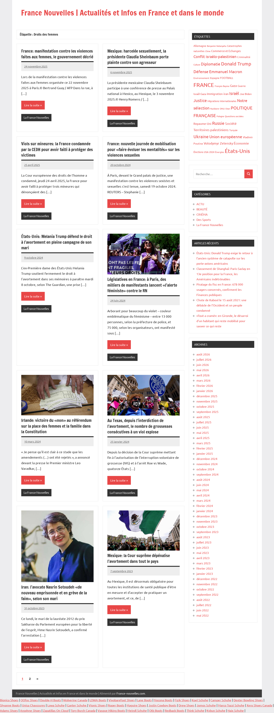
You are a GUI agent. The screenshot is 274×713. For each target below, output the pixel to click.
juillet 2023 (203, 542)
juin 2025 (202, 427)
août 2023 (203, 537)
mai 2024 (202, 490)
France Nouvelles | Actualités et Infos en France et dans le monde (122, 12)
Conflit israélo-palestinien (214, 56)
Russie (218, 123)
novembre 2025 (207, 401)
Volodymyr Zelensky (218, 143)
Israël (234, 93)
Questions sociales (234, 116)
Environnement (201, 77)
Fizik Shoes (182, 700)
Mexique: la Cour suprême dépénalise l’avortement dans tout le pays (138, 558)
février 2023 (204, 568)
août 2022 (203, 599)
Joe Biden (246, 93)
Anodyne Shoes (30, 710)
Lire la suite (32, 105)
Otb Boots (156, 710)
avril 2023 (203, 558)
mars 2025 (203, 443)
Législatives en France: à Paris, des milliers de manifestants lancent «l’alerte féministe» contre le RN (142, 285)
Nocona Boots (163, 700)
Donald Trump (236, 64)
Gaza (233, 85)
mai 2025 (202, 432)
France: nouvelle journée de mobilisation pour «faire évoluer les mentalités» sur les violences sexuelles (143, 149)
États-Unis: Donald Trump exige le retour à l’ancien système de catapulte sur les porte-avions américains (224, 258)
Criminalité (243, 57)
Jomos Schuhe (206, 705)
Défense (200, 71)
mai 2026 (202, 370)
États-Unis (237, 151)
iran (226, 93)
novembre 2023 (207, 521)
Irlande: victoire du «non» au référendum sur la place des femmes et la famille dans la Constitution (56, 426)
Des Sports (203, 219)
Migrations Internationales (221, 101)
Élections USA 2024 (203, 151)
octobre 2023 (205, 526)
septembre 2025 (207, 411)
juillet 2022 (203, 605)
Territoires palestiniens (211, 130)
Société (231, 123)
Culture (196, 64)
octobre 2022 (205, 589)
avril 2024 (203, 495)
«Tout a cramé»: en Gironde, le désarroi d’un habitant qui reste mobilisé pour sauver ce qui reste (222, 321)
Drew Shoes (186, 705)
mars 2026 (203, 380)
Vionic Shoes (97, 705)
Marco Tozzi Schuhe (231, 705)
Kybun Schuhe (216, 710)
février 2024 (204, 505)
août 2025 (203, 417)
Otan (227, 108)
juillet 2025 (203, 422)
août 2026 (203, 354)
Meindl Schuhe (137, 710)
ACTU (200, 204)
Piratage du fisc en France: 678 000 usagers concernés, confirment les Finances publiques (219, 289)
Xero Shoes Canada (259, 705)
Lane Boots (144, 700)
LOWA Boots (97, 700)
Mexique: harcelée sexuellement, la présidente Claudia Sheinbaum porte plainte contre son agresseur (138, 56)
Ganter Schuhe (77, 705)
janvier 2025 (204, 453)
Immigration (215, 93)
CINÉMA (202, 214)
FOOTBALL (226, 77)
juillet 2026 (203, 359)
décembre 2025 (206, 396)
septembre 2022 (207, 594)
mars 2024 (203, 500)
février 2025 (204, 448)
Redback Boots (174, 710)
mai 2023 (202, 552)
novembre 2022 (207, 584)
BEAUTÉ (201, 209)
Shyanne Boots (10, 705)
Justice (200, 100)
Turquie (233, 130)
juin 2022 (202, 610)
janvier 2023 (204, 573)
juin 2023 (202, 547)
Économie (241, 143)
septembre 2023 (207, 532)
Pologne (220, 116)
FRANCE (203, 85)
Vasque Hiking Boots (111, 710)
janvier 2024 (204, 511)
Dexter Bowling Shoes (248, 700)
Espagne (214, 77)
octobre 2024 (205, 469)
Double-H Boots (50, 700)
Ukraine (201, 136)
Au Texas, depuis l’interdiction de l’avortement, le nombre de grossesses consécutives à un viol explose (139, 426)
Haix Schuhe (236, 710)
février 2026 (204, 385)
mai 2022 (202, 615)
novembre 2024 (207, 464)
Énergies (219, 152)
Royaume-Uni (202, 123)
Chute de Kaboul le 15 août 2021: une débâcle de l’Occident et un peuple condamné (221, 305)
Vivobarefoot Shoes (121, 700)
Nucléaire (214, 108)
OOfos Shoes (29, 700)
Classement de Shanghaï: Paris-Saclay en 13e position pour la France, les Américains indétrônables (223, 274)
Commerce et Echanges (226, 51)
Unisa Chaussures (33, 705)
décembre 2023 (206, 516)
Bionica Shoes (9, 700)
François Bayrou (222, 85)
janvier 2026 (204, 391)
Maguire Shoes (136, 705)
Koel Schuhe (200, 700)
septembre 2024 (207, 474)
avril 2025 (203, 438)
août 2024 (203, 479)
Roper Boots (116, 705)
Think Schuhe (195, 710)
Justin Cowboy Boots (162, 705)
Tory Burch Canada (83, 710)
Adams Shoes (9, 710)
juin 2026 (202, 364)
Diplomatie (210, 63)
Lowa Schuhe (56, 705)
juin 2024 (202, 485)
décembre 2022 (206, 579)
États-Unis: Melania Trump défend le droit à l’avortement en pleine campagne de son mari (56, 242)
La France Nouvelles (36, 117)
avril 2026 (203, 375)
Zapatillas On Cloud (56, 710)
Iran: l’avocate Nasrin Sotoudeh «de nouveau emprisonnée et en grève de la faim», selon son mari (54, 592)
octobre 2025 (205, 406)
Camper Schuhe (220, 700)
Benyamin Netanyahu (216, 45)
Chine (207, 51)
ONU (222, 108)
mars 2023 (203, 563)
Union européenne (225, 136)
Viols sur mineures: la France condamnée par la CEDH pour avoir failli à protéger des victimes (57, 149)
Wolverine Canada (75, 700)
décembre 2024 (206, 458)
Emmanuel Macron (225, 71)
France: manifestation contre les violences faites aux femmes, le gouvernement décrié (57, 54)
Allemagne (199, 45)
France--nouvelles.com (130, 693)
